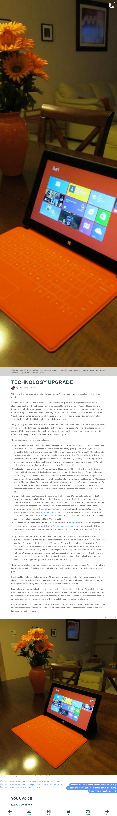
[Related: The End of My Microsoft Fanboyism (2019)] (30, 781)
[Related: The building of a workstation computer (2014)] (31, 785)
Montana (55, 509)
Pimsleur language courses (64, 526)
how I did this (75, 523)
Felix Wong (23, 388)
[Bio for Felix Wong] (13, 389)
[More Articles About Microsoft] (20, 788)
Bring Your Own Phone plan (53, 512)
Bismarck (43, 509)
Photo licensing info (111, 618)
